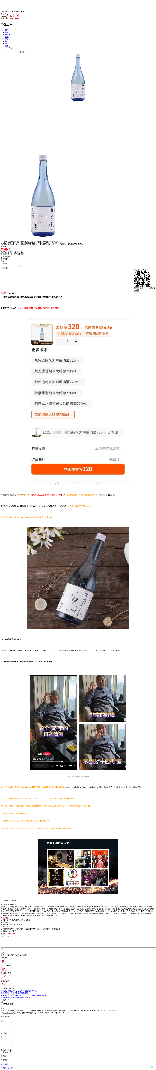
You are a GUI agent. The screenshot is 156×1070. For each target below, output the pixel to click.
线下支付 (28, 995)
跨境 (6, 37)
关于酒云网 (5, 991)
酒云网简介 (13, 991)
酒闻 (6, 41)
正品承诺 (21, 991)
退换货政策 (12, 997)
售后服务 (4, 997)
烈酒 (6, 32)
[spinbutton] (10, 266)
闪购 (6, 30)
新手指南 (4, 993)
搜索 (22, 52)
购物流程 (17, 993)
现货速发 (8, 34)
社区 (6, 46)
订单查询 (24, 993)
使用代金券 (35, 995)
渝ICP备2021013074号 (108, 1010)
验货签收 (43, 995)
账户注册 (11, 993)
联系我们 (34, 991)
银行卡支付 (20, 995)
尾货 (6, 39)
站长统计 (4, 1068)
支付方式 (4, 995)
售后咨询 (26, 997)
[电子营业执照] (7, 1013)
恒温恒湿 (28, 991)
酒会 (6, 43)
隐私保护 (19, 997)
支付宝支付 (12, 995)
